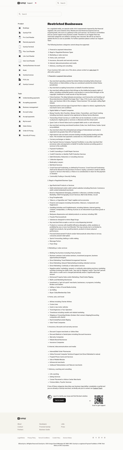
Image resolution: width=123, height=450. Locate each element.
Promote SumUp (44, 427)
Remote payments (29, 42)
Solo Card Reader (29, 61)
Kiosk (24, 70)
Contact (20, 427)
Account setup (28, 112)
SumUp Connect (28, 84)
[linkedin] (104, 438)
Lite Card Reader (28, 56)
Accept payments (28, 117)
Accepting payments (30, 102)
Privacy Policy (32, 438)
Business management (30, 107)
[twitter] (96, 438)
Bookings (26, 28)
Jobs (62, 424)
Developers (43, 424)
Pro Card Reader (28, 37)
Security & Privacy (29, 135)
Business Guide (44, 430)
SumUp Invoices (28, 75)
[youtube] (102, 438)
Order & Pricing (28, 131)
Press (63, 427)
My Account (27, 121)
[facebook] (93, 438)
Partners (20, 430)
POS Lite (26, 80)
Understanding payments (31, 98)
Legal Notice (21, 438)
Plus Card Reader (29, 51)
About (19, 424)
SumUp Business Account (31, 65)
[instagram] (99, 438)
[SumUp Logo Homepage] (22, 3)
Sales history (27, 126)
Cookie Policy (56, 438)
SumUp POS (27, 33)
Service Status (67, 438)
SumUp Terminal (28, 47)
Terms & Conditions (44, 438)
